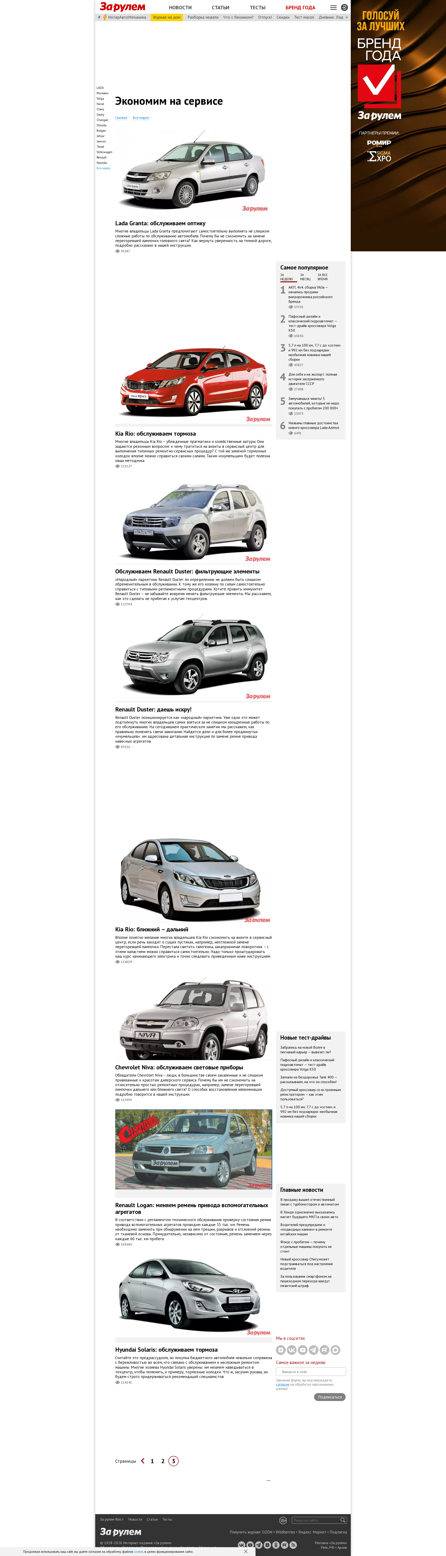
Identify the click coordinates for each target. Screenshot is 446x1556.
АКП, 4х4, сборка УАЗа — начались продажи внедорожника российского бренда (311, 294)
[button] (246, 1551)
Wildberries (285, 1532)
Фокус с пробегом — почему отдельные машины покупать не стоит (306, 1246)
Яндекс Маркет (312, 1532)
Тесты (258, 7)
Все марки (103, 168)
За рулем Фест (112, 1519)
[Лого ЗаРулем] (122, 7)
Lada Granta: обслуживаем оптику (160, 223)
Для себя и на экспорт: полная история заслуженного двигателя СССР (313, 379)
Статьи (220, 7)
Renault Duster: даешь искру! (153, 709)
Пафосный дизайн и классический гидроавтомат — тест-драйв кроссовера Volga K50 (313, 323)
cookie (138, 1551)
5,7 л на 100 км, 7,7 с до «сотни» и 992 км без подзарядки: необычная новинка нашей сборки (315, 352)
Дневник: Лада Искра (338, 17)
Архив (342, 1547)
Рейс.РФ (327, 1547)
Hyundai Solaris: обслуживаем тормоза (166, 1349)
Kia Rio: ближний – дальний (151, 929)
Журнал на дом (166, 17)
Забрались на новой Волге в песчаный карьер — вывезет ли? (305, 1049)
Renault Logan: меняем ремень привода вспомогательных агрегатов (191, 1208)
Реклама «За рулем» (331, 1542)
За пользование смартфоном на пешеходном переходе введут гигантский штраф (305, 1281)
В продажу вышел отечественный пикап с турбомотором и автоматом (309, 1201)
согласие (282, 1384)
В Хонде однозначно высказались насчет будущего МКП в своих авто (309, 1214)
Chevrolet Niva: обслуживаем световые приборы (179, 1067)
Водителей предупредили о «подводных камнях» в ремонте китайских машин (306, 1229)
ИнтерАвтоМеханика (127, 17)
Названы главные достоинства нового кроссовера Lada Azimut (314, 425)
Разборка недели (203, 17)
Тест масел (304, 17)
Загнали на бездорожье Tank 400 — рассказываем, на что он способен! (308, 1079)
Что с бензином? (238, 17)
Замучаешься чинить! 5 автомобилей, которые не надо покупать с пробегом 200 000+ (314, 403)
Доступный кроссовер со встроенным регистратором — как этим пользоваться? (310, 1094)
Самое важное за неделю (300, 1362)
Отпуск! (265, 17)
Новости (180, 7)
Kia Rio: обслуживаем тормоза (155, 433)
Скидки (283, 17)
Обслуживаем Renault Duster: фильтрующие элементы (187, 571)
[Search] (343, 1520)
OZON (267, 1532)
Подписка (338, 1532)
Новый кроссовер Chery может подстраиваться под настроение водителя (306, 1264)
